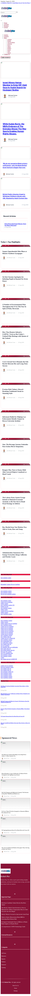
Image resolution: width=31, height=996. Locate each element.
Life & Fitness (11, 42)
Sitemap (15, 990)
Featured (6, 36)
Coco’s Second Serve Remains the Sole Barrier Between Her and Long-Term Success (15, 364)
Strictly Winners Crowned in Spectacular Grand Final (15, 914)
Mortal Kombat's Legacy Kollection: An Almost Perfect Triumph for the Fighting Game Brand (14, 774)
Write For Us (15, 985)
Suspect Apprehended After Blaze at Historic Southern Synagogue (14, 252)
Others (9, 47)
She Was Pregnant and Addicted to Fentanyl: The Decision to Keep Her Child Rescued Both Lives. (15, 793)
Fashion (6, 35)
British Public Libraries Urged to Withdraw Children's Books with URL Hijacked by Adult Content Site (15, 196)
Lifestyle (9, 44)
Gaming (9, 39)
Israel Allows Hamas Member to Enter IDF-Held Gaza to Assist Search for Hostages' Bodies (15, 86)
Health (9, 41)
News (8, 45)
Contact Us (7, 54)
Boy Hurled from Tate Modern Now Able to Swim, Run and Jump (14, 528)
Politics (9, 48)
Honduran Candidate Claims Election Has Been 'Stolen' (13, 903)
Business (6, 26)
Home (5, 23)
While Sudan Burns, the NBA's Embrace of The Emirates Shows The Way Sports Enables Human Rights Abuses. (14, 129)
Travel (9, 52)
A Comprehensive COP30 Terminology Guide (13, 926)
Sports (9, 50)
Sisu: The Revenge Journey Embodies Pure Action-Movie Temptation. (15, 445)
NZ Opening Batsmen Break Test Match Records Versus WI (12, 716)
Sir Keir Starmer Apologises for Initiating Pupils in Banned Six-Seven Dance (15, 279)
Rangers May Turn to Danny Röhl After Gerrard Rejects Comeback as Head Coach (14, 472)
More (5, 38)
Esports (6, 27)
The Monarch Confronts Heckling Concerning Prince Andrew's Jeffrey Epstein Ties (14, 755)
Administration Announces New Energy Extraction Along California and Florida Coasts (14, 555)
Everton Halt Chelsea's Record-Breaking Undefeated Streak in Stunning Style (13, 391)
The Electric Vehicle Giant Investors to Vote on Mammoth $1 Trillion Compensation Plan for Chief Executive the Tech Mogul (14, 909)
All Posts (6, 24)
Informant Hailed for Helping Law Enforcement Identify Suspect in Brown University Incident (14, 419)
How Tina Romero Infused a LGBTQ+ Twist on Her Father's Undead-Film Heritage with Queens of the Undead (15, 335)
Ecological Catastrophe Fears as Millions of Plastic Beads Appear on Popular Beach (14, 922)
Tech (8, 51)
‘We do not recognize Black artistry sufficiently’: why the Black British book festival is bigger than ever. (15, 165)
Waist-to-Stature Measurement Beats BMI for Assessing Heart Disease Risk (13, 918)
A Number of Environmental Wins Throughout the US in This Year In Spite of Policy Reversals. (14, 306)
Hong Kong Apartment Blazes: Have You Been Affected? (15, 224)
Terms (15, 988)
